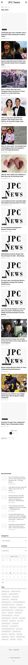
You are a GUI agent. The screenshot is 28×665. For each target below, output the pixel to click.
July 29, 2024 (5, 345)
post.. (20, 620)
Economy (4, 250)
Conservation (6, 596)
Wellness (5, 639)
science (5, 626)
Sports (4, 390)
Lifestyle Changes (7, 615)
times (4, 634)
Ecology (4, 419)
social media (14, 626)
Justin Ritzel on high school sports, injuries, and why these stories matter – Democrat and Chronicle (17, 526)
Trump (19, 634)
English (5, 438)
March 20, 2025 (6, 38)
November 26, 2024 (7, 152)
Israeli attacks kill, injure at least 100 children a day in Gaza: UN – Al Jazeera (17, 489)
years (9, 7)
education (14, 599)
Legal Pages (16, 649)
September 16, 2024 (7, 205)
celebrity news (15, 591)
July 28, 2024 (5, 371)
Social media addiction (8, 628)
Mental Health (6, 618)
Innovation (22, 607)
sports (19, 628)
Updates (5, 636)
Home (2, 7)
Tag (6, 7)
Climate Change (13, 594)
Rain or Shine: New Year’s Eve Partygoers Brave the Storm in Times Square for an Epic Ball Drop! (13, 91)
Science (4, 197)
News (22, 618)
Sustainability (6, 631)
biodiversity (5, 591)
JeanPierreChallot (7, 610)
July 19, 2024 (5, 399)
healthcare (12, 607)
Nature (15, 618)
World (4, 224)
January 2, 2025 (6, 67)
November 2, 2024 (6, 178)
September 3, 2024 (6, 231)
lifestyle (18, 612)
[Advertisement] (14, 456)
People (4, 29)
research (15, 623)
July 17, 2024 (5, 426)
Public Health (6, 623)
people (5, 620)
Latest (10, 612)
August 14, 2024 (6, 258)
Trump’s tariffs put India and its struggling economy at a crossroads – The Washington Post (17, 507)
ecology (15, 596)
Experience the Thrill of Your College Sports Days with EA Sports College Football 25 (13, 395)
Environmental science (8, 604)
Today (12, 634)
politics (13, 620)
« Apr (2, 582)
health (4, 607)
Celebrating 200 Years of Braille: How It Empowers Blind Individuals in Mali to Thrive (13, 34)
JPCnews (19, 610)
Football (19, 604)
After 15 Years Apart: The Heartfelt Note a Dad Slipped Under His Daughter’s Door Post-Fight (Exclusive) (13, 148)
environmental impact (19, 602)
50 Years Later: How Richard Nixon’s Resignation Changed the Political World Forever (12, 282)
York (20, 639)
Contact (10, 649)
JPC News (14, 2)
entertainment (6, 602)
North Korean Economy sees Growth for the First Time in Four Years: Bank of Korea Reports (14, 341)
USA (12, 636)
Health (4, 305)
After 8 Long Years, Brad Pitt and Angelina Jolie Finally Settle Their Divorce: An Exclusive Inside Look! (12, 119)
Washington (21, 636)
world (12, 639)
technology (16, 631)
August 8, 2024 (5, 316)
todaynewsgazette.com (15, 657)
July (4, 612)
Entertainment (6, 364)
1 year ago (12, 484)
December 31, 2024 (7, 123)
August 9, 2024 (5, 286)
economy (5, 599)
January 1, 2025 (6, 95)
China (4, 594)
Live (16, 615)
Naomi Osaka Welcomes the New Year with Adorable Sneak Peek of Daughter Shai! (13, 63)
